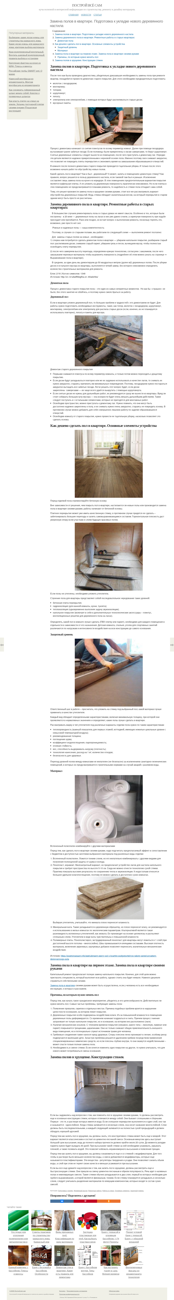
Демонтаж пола (65, 40)
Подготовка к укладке (65, 1190)
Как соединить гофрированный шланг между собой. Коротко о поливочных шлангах (24, 93)
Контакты (62, 1291)
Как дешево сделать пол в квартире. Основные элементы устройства (90, 43)
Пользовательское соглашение (77, 1291)
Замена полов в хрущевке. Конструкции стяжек (79, 60)
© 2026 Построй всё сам (18, 1291)
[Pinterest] (85, 1201)
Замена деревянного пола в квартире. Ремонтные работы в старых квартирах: (96, 37)
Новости (86, 14)
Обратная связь (114, 1291)
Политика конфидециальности (69, 1294)
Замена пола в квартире (62, 985)
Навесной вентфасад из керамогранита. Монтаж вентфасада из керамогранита (24, 82)
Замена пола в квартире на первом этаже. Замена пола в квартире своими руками (97, 53)
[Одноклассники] (108, 1201)
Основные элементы (122, 1190)
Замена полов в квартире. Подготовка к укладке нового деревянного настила (94, 34)
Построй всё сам (87, 5)
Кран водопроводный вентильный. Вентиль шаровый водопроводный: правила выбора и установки (27, 55)
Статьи (98, 14)
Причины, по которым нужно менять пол (78, 57)
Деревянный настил (80, 1190)
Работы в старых (108, 1190)
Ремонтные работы (95, 1190)
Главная (74, 14)
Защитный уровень (67, 47)
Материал (63, 50)
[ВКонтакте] (62, 1201)
